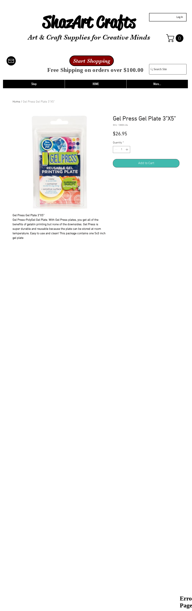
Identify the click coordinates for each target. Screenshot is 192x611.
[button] (175, 38)
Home (16, 102)
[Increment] (127, 149)
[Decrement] (115, 149)
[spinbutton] (121, 149)
